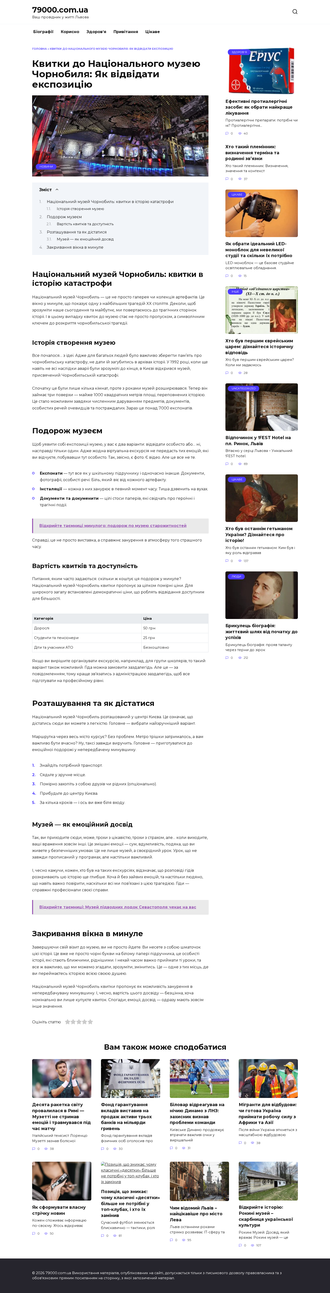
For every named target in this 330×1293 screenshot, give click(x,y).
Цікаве (152, 31)
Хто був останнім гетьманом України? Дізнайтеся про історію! (259, 534)
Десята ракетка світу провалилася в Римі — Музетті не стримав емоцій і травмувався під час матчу (61, 1116)
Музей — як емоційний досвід (85, 239)
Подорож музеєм (64, 217)
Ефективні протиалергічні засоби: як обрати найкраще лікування (259, 106)
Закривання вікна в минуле (75, 247)
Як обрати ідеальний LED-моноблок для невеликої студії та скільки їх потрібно (258, 249)
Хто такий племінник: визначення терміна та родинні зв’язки (252, 152)
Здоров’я (96, 31)
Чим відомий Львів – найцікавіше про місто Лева (196, 1213)
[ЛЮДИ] (261, 616)
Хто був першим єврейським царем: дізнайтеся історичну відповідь (259, 346)
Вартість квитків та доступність (85, 224)
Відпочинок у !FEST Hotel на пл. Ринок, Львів (258, 440)
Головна (39, 48)
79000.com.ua (60, 9)
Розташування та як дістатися (77, 232)
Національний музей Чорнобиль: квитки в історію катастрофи (110, 201)
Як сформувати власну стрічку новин (59, 1210)
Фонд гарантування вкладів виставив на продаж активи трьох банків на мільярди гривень (126, 1116)
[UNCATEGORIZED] (261, 428)
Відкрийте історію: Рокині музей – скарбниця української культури (266, 1216)
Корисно (70, 31)
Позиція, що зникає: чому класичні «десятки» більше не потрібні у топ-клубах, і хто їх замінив (130, 1203)
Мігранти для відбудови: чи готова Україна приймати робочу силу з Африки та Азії (268, 1113)
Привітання (126, 31)
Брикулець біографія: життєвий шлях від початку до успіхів (261, 631)
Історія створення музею (80, 209)
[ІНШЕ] (261, 331)
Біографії (43, 31)
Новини (46, 166)
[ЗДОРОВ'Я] (261, 91)
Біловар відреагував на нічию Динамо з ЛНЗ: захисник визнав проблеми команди (197, 1113)
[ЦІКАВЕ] (261, 234)
